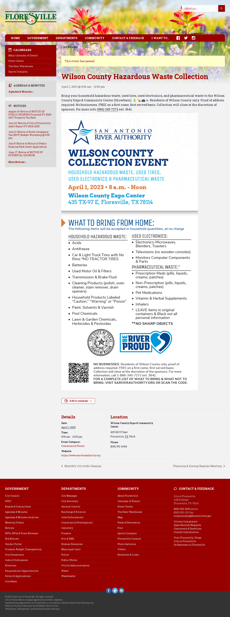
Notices (9, 527)
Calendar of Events (129, 501)
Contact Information (186, 532)
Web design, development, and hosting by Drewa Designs (32, 608)
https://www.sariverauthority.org (80, 455)
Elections (10, 565)
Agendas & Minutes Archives (22, 517)
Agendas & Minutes (16, 511)
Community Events (73, 446)
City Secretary (69, 501)
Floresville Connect (129, 538)
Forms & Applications (18, 576)
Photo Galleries (127, 544)
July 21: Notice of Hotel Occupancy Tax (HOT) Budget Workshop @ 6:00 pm (29, 135)
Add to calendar (78, 400)
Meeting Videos (14, 522)
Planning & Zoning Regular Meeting (197, 466)
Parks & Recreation (129, 522)
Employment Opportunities (22, 570)
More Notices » (17, 162)
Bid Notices (12, 538)
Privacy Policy (21, 605)
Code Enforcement (72, 517)
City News (11, 581)
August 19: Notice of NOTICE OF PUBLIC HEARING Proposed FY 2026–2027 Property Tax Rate (30, 114)
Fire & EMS (67, 538)
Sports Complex (18, 71)
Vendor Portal (13, 544)
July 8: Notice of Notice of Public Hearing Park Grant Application (27, 145)
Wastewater (68, 576)
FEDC (8, 501)
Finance (66, 533)
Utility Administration (75, 565)
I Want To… (160, 38)
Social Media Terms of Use (45, 605)
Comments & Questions (188, 528)
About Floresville (128, 495)
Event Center (16, 60)
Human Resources (72, 544)
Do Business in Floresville (189, 544)
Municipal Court (71, 549)
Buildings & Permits (73, 511)
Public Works (69, 560)
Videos (122, 549)
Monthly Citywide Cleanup (82, 466)
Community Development (77, 522)
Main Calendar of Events (23, 55)
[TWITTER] (184, 38)
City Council (12, 495)
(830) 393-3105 (182, 508)
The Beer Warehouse (20, 66)
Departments (66, 38)
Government (37, 38)
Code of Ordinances (16, 560)
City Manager (69, 495)
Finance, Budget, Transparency (23, 549)
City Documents (14, 554)
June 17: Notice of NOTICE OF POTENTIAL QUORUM (25, 154)
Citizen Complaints (186, 521)
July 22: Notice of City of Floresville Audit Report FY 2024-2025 (29, 125)
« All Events (69, 47)
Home (15, 38)
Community (94, 38)
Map (120, 517)
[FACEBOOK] (176, 38)
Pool (120, 527)
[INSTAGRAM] (191, 38)
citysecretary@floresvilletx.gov (192, 516)
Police (65, 554)
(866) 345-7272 (107, 109)
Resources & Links (128, 554)
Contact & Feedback (128, 38)
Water (65, 570)
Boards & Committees (18, 506)
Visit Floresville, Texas (187, 537)
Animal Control (70, 506)
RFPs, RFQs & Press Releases (21, 533)
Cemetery (67, 527)
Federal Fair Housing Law (81, 602)
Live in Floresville (185, 541)
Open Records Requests (187, 525)
